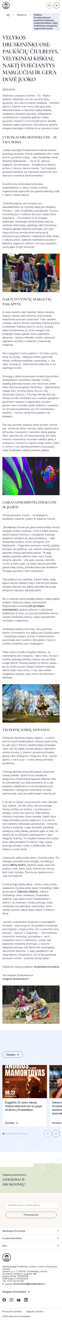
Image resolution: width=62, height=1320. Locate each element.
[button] (47, 1133)
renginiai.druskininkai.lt (15, 978)
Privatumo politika (12, 1311)
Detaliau (9, 1122)
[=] (57, 5)
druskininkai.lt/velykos (46, 966)
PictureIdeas (23, 1316)
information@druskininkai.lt (29, 1283)
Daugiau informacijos (14, 1291)
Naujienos (22, 14)
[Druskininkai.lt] (6, 5)
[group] (24, 1096)
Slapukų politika (34, 1311)
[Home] (8, 16)
